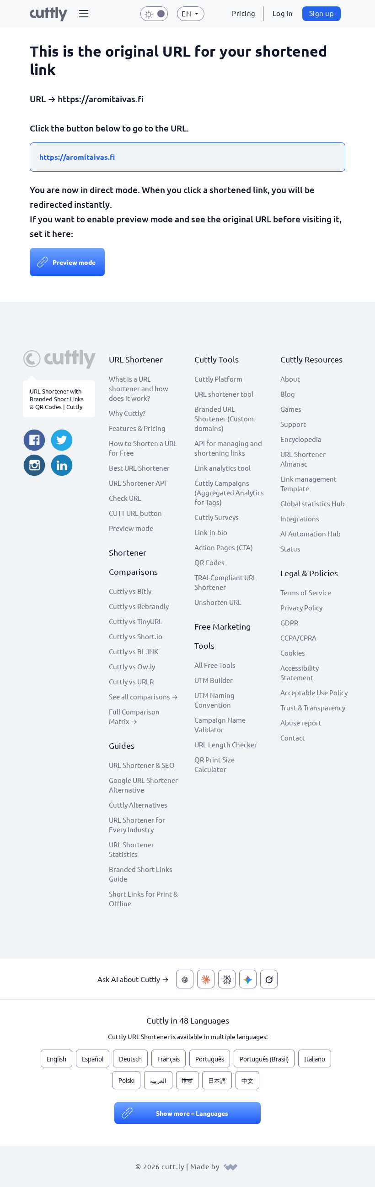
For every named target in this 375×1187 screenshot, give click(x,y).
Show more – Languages (192, 1113)
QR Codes (209, 562)
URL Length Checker (225, 744)
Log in (283, 13)
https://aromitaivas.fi (77, 157)
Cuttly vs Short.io (135, 636)
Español (92, 1059)
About (290, 378)
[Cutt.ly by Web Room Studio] (230, 1166)
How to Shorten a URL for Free (143, 448)
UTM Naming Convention (214, 700)
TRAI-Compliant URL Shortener (225, 582)
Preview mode (74, 262)
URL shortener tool (223, 393)
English (56, 1059)
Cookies (292, 652)
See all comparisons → (143, 696)
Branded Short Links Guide (140, 874)
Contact (292, 737)
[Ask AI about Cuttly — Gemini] (248, 979)
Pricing (244, 13)
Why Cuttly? (127, 413)
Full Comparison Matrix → (134, 716)
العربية (158, 1081)
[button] (83, 13)
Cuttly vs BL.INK (133, 651)
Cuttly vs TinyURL (135, 621)
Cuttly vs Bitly (130, 591)
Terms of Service (305, 592)
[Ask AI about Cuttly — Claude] (205, 979)
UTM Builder (213, 680)
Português (209, 1059)
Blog (287, 393)
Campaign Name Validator (220, 724)
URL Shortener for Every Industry (137, 824)
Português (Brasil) (264, 1059)
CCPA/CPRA (298, 637)
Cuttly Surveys (216, 517)
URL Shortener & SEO (142, 765)
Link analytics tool (222, 467)
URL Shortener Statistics (131, 849)
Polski (126, 1081)
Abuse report (300, 722)
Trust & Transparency (312, 707)
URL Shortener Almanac (303, 459)
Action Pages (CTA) (223, 547)
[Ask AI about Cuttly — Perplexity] (227, 979)
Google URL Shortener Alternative (143, 785)
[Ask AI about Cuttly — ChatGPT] (184, 979)
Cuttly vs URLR (131, 681)
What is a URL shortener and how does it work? (138, 388)
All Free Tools (215, 665)
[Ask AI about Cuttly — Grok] (269, 979)
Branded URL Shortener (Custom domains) (224, 418)
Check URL (125, 498)
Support (293, 424)
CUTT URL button (135, 513)
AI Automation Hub (310, 533)
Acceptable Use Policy (314, 692)
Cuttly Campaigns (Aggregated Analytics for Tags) (229, 492)
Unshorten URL (217, 602)
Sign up (321, 13)
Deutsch (130, 1059)
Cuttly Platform (218, 378)
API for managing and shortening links (228, 448)
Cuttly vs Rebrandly (139, 606)
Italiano (314, 1059)
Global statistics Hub (312, 503)
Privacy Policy (301, 607)
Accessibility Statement (299, 672)
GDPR (289, 622)
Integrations (299, 518)
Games (290, 408)
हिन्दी (187, 1081)
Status (290, 548)
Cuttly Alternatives (138, 804)
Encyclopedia (300, 439)
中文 (247, 1081)
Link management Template (308, 483)
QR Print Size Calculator (214, 764)
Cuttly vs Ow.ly (132, 666)
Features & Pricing (137, 428)
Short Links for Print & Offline (143, 898)
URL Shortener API (137, 482)
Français (168, 1059)
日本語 (217, 1081)
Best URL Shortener (139, 467)
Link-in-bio (210, 532)
